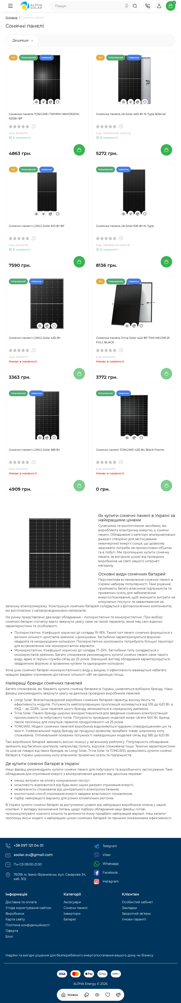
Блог (9, 937)
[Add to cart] (79, 150)
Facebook (110, 873)
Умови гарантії (134, 919)
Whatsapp (111, 864)
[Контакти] (148, 6)
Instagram (111, 881)
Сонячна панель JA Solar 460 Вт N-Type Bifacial (131, 114)
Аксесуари (72, 902)
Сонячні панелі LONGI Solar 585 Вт (34, 449)
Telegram (110, 846)
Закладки (129, 908)
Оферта (12, 931)
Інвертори (72, 914)
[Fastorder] (43, 102)
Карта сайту (15, 919)
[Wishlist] (58, 102)
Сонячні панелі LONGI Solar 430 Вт (34, 337)
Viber (107, 855)
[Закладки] (107, 994)
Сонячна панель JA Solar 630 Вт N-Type (125, 226)
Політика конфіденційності (28, 925)
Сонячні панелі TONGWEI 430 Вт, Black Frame (130, 449)
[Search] (127, 6)
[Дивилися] (86, 994)
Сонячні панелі (76, 908)
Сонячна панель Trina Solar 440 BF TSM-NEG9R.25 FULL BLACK (133, 340)
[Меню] (10, 6)
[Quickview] (36, 102)
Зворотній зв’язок (136, 914)
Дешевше (21, 40)
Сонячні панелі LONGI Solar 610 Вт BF (36, 226)
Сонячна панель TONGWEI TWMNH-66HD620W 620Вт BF (44, 116)
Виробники (15, 914)
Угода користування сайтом (28, 908)
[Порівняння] (118, 994)
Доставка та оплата (21, 902)
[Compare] (50, 102)
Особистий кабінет (137, 902)
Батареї (70, 919)
